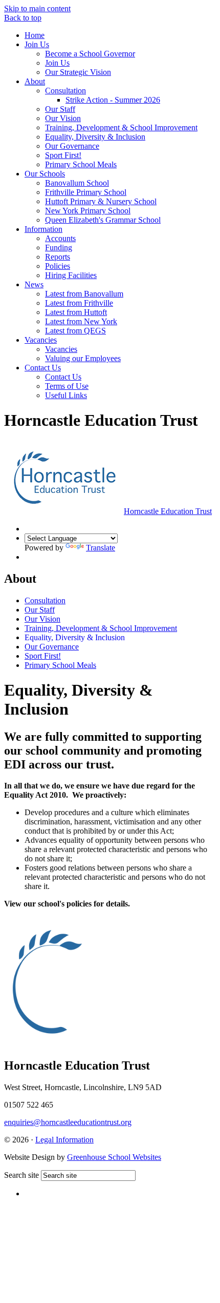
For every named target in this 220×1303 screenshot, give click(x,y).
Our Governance (72, 146)
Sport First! (63, 155)
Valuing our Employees (83, 358)
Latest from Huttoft (76, 312)
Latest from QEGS (75, 330)
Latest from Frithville (79, 303)
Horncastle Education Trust (168, 511)
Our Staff (60, 109)
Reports (57, 256)
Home (35, 35)
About (35, 81)
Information (43, 229)
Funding (58, 247)
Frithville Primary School (85, 192)
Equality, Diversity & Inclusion (95, 136)
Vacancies (41, 339)
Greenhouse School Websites (114, 1157)
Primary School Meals (81, 164)
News (34, 284)
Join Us (37, 44)
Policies (57, 266)
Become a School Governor (90, 53)
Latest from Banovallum (84, 293)
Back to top (22, 17)
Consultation (65, 90)
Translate (100, 547)
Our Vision (63, 118)
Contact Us (43, 367)
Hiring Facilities (71, 275)
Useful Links (66, 395)
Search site (21, 1175)
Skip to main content (37, 8)
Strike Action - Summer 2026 (112, 99)
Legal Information (64, 1139)
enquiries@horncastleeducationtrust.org (67, 1122)
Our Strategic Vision (78, 72)
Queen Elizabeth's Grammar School (103, 219)
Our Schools (45, 173)
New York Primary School (87, 210)
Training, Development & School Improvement (121, 127)
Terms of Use (67, 386)
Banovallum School (77, 183)
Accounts (60, 238)
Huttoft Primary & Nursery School (101, 201)
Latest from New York (81, 321)
